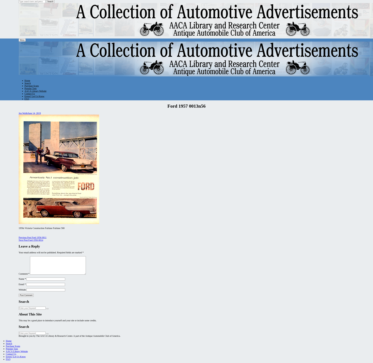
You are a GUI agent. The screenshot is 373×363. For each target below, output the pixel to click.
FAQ (26, 99)
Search (50, 1)
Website (22, 289)
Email (22, 284)
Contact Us (29, 93)
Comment (24, 274)
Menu (22, 40)
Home (27, 80)
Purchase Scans (31, 86)
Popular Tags (30, 88)
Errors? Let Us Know (34, 96)
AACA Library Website (35, 91)
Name (22, 279)
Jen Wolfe (23, 113)
